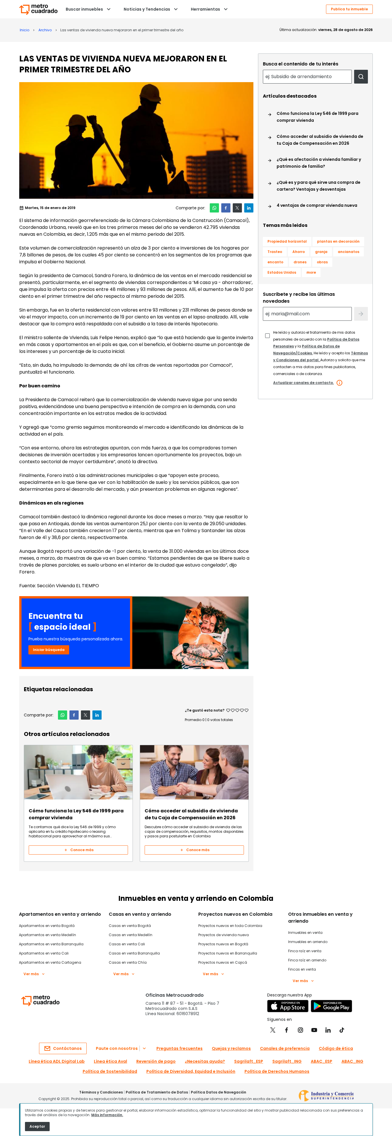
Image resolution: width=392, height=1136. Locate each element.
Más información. (107, 1114)
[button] (214, 207)
